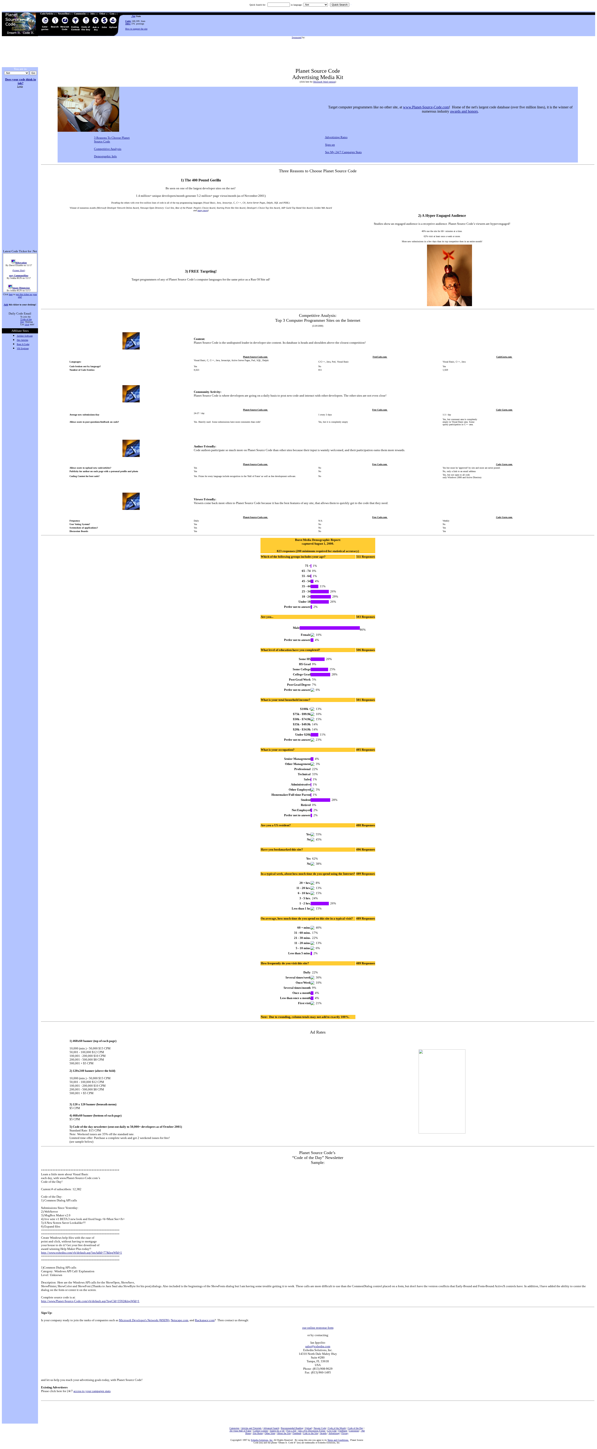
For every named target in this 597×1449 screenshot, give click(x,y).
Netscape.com (179, 1320)
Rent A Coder (23, 344)
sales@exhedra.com (317, 1346)
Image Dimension (21, 279)
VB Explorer (23, 348)
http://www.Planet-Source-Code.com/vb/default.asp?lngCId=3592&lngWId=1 (90, 1301)
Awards (323, 1433)
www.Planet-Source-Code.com (426, 107)
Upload (308, 1428)
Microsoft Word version (324, 81)
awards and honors (464, 111)
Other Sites (270, 1433)
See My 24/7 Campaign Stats (343, 152)
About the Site (284, 1433)
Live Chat (332, 1430)
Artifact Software (25, 336)
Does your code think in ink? (20, 81)
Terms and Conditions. (338, 1440)
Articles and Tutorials (251, 1428)
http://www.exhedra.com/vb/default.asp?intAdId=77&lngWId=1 (81, 1252)
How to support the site (136, 29)
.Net (133, 16)
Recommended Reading (292, 1428)
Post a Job (291, 1430)
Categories (234, 1428)
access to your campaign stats (92, 1391)
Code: (128, 21)
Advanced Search (271, 1428)
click (27, 324)
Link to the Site (310, 1433)
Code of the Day (355, 1428)
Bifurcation (21, 254)
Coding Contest (260, 1430)
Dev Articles (22, 340)
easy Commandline (18, 267)
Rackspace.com (205, 1320)
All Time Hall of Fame (240, 1430)
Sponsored (297, 37)
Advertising (334, 1433)
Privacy (344, 1433)
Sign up (330, 144)
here (11, 294)
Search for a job (277, 1430)
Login (20, 86)
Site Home (258, 1433)
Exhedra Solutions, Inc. (262, 1440)
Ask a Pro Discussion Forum (311, 1430)
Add (6, 304)
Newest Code (320, 1428)
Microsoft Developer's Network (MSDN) (144, 1320)
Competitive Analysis (107, 149)
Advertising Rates (336, 137)
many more (203, 210)
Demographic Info (105, 156)
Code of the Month (337, 1428)
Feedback (342, 1430)
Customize (354, 1430)
